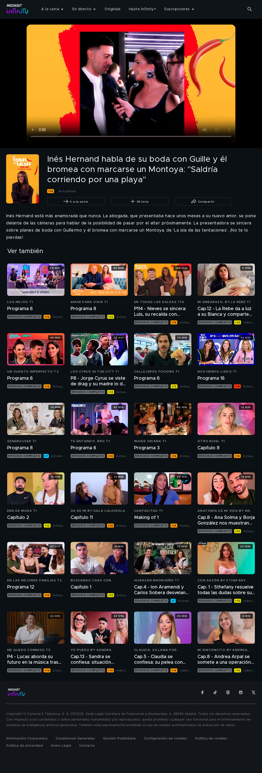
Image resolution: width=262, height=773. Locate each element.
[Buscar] (250, 9)
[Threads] (228, 692)
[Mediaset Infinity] (17, 9)
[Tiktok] (215, 692)
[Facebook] (202, 692)
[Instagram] (240, 692)
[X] (253, 692)
